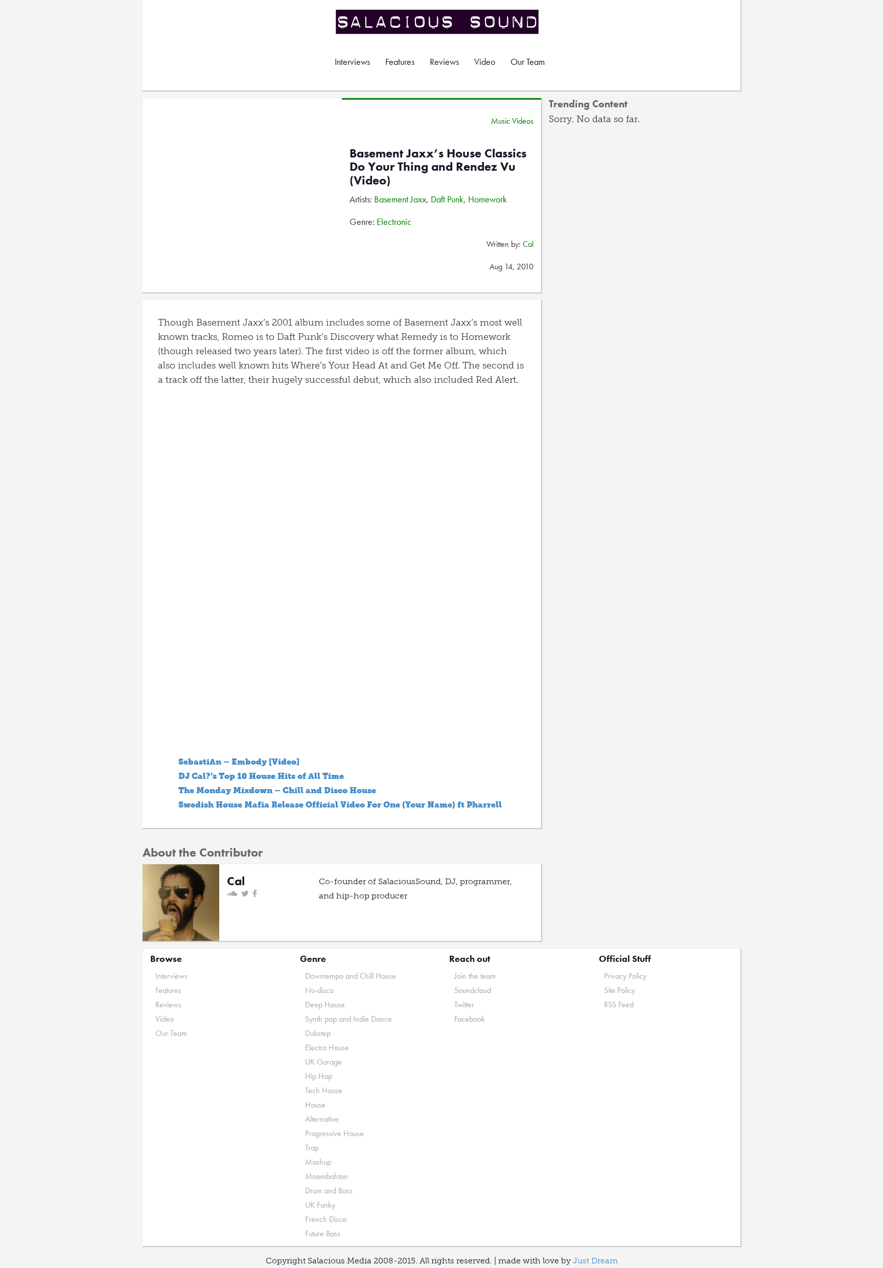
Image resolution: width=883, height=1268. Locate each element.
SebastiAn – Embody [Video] (238, 762)
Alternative (322, 1119)
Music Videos (512, 121)
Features (399, 61)
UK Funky (320, 1205)
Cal (528, 244)
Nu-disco (319, 990)
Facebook (469, 1018)
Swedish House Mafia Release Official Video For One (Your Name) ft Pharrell (340, 805)
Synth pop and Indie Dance (348, 1018)
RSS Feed (619, 1004)
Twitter (464, 1004)
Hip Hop (318, 1076)
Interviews (352, 61)
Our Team (527, 61)
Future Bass (322, 1233)
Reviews (444, 61)
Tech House (323, 1090)
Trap (312, 1147)
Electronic (394, 221)
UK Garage (323, 1061)
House (315, 1104)
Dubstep (318, 1033)
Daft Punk (447, 199)
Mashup (318, 1162)
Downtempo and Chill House (350, 976)
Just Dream (595, 1260)
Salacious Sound (438, 22)
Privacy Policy (625, 976)
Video (484, 61)
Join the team (475, 976)
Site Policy (619, 990)
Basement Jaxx (400, 199)
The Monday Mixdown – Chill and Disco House (277, 790)
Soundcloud (472, 990)
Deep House (325, 1004)
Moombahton (326, 1176)
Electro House (327, 1047)
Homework (487, 199)
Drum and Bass (329, 1190)
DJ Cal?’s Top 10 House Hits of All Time (261, 776)
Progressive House (334, 1133)
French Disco (325, 1219)
